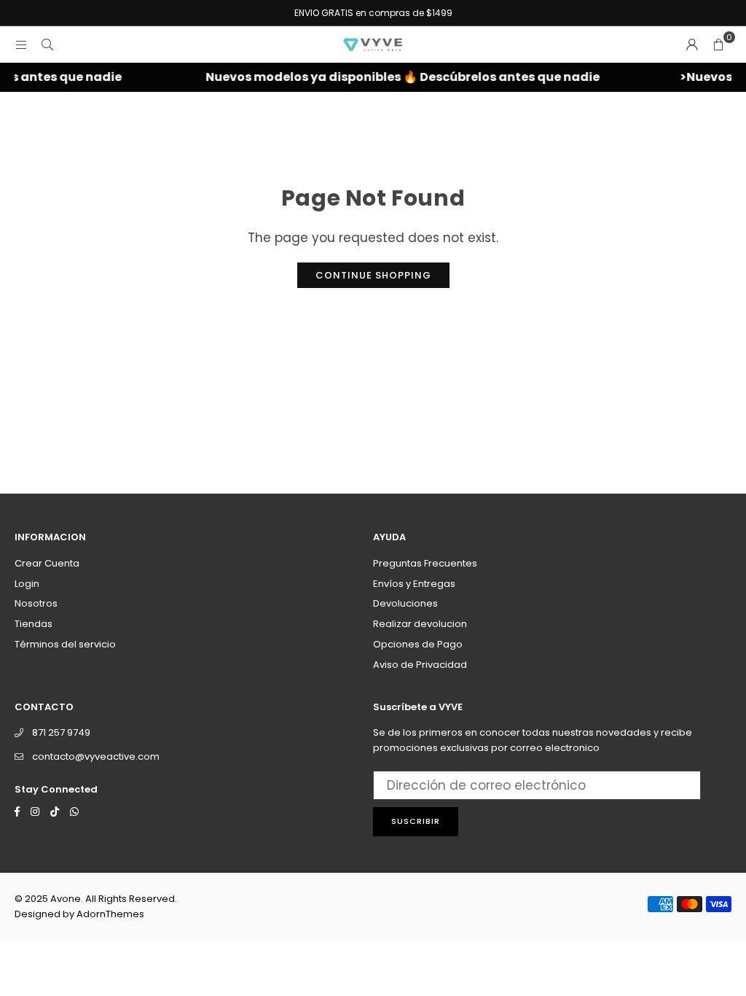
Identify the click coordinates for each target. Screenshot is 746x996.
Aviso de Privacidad (420, 665)
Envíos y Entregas (414, 584)
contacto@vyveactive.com (96, 756)
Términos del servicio (65, 644)
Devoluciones (405, 603)
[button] (718, 44)
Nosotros (36, 603)
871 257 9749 (61, 732)
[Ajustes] (692, 44)
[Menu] (21, 44)
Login (27, 584)
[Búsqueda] (47, 44)
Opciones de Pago (418, 644)
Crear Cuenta (47, 563)
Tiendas (33, 624)
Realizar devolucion (420, 624)
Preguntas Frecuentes (425, 563)
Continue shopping (373, 275)
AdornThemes (110, 914)
